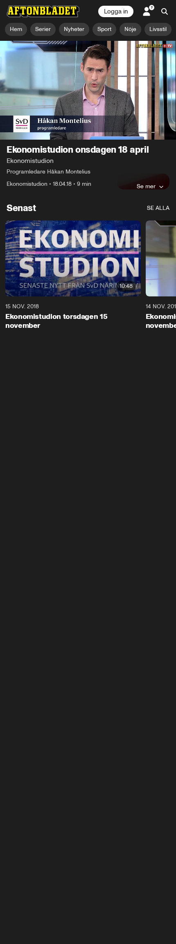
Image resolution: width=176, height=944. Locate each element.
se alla (158, 208)
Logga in (116, 11)
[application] (88, 90)
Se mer (146, 186)
